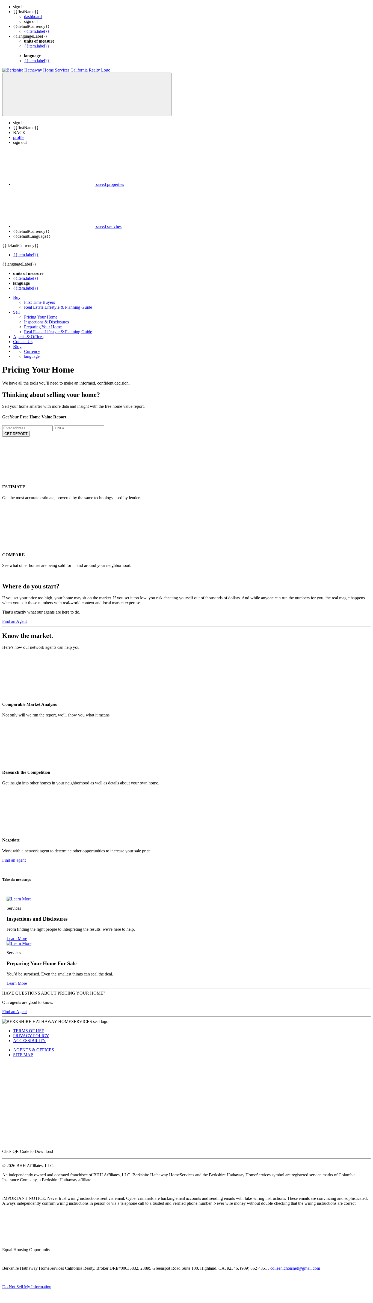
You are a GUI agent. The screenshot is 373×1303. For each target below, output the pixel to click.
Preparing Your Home (43, 327)
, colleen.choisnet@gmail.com (294, 1268)
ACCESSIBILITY (29, 1040)
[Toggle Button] (86, 94)
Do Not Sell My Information (26, 1286)
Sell (16, 312)
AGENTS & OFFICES (33, 1050)
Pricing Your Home (40, 317)
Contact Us (22, 341)
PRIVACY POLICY (31, 1035)
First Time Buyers (39, 302)
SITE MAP (23, 1054)
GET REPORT (16, 434)
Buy (16, 297)
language (32, 356)
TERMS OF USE (28, 1030)
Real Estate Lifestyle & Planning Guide (58, 307)
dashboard (33, 16)
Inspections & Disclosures (46, 322)
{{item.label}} (36, 31)
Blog (17, 346)
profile (18, 137)
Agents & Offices (28, 336)
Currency (32, 351)
